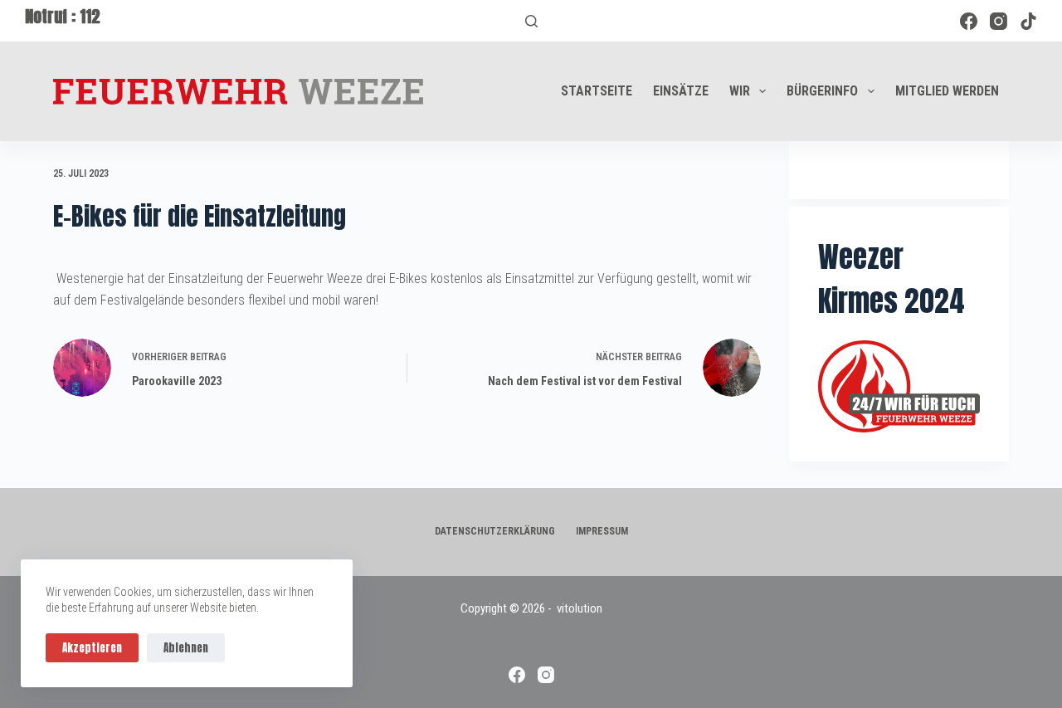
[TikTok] (1028, 21)
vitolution (579, 608)
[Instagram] (998, 21)
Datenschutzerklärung (495, 531)
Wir (739, 91)
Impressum (602, 531)
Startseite (596, 91)
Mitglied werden (947, 91)
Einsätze (681, 91)
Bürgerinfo (822, 91)
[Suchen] (531, 21)
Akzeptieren (92, 648)
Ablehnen (185, 648)
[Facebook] (968, 21)
